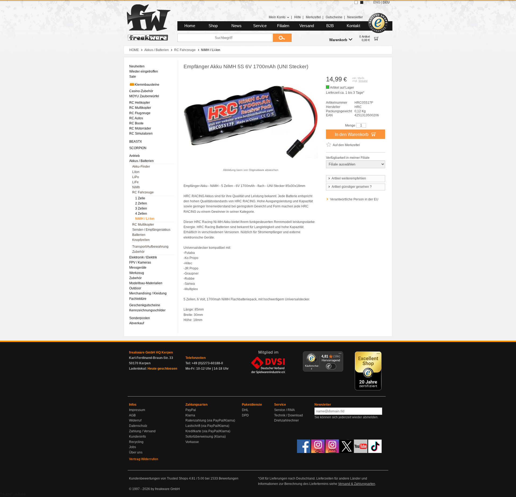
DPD (245, 415)
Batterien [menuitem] (138, 235)
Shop (213, 26)
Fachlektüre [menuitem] (137, 299)
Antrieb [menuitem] (134, 156)
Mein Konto (277, 17)
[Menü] (340, 354)
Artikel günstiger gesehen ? (352, 187)
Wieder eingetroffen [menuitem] (143, 71)
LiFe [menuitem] (135, 182)
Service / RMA (284, 410)
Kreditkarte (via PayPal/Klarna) (207, 431)
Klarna (190, 415)
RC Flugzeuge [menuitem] (139, 113)
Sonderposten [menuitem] (139, 318)
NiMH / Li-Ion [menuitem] (144, 219)
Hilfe (297, 17)
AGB (132, 415)
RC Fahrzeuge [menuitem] (143, 192)
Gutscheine (334, 17)
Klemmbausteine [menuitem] (147, 85)
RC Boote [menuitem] (136, 123)
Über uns (135, 452)
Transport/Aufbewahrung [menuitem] (150, 246)
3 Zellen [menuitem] (141, 208)
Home (189, 26)
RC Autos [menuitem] (136, 118)
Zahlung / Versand (142, 431)
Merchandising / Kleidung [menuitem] (148, 293)
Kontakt (353, 26)
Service (260, 26)
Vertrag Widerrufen (143, 459)
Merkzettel (313, 17)
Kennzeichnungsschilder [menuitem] (147, 310)
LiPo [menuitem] (135, 177)
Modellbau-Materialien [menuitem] (145, 283)
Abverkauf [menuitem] (136, 323)
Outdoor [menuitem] (135, 288)
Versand (306, 26)
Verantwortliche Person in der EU (354, 199)
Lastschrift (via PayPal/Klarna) (207, 426)
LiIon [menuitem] (135, 172)
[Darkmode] (361, 2)
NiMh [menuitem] (136, 187)
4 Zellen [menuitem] (141, 213)
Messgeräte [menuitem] (137, 267)
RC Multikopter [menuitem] (140, 108)
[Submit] (282, 38)
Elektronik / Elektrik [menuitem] (143, 257)
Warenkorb (338, 40)
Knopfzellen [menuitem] (141, 240)
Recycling (136, 442)
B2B (330, 26)
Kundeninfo (137, 436)
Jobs (132, 447)
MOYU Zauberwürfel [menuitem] (144, 96)
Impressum (137, 410)
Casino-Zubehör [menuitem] (141, 91)
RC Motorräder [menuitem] (140, 128)
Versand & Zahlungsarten (356, 484)
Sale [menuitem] (132, 76)
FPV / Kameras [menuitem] (140, 262)
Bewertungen (228, 478)
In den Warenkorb (352, 134)
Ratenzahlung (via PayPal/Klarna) (210, 420)
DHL (245, 410)
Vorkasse (192, 442)
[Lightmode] (356, 2)
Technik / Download (288, 415)
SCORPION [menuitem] (137, 148)
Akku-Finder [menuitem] (141, 166)
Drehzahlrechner (286, 420)
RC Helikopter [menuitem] (139, 103)
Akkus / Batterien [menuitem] (141, 161)
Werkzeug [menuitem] (136, 273)
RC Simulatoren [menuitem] (141, 133)
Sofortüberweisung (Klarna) (205, 436)
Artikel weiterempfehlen (349, 178)
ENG (376, 2)
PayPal (190, 410)
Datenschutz (138, 426)
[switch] (331, 366)
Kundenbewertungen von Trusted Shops (158, 478)
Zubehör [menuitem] (138, 252)
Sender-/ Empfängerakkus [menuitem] (151, 230)
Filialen (283, 26)
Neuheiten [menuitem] (137, 66)
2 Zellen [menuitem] (141, 203)
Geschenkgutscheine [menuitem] (144, 305)
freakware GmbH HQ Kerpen (151, 352)
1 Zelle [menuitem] (140, 198)
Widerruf (135, 420)
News (236, 26)
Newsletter (355, 17)
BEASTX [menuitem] (135, 141)
